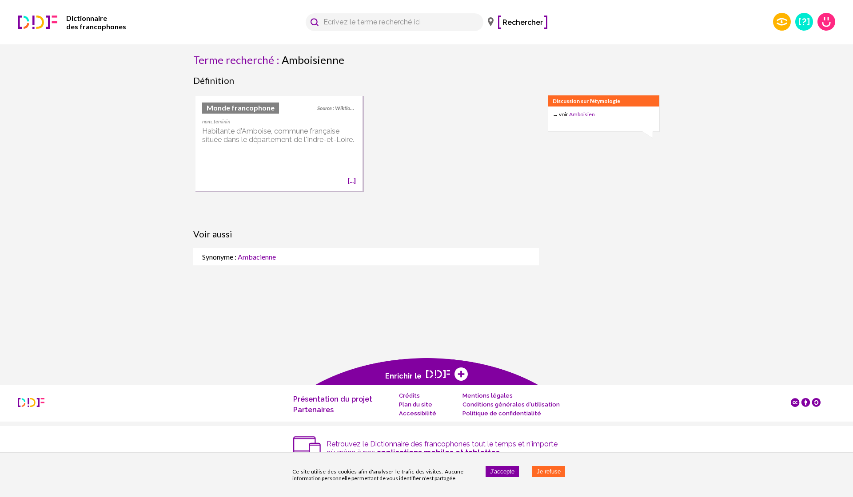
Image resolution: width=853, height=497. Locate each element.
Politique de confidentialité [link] (501, 413)
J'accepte (502, 471)
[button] (314, 22)
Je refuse (549, 471)
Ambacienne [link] (257, 256)
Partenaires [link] (313, 410)
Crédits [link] (409, 395)
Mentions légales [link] (487, 395)
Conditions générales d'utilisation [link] (511, 404)
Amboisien (582, 114)
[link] (84, 22)
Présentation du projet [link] (332, 399)
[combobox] (390, 22)
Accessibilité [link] (417, 413)
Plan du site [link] (415, 404)
